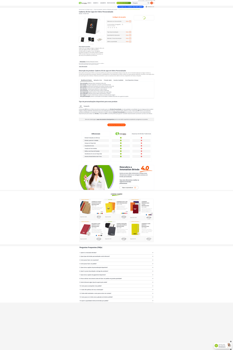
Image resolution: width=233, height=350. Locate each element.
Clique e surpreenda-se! (127, 187)
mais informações (83, 66)
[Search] (148, 3)
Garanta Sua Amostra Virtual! (116, 125)
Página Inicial (89, 9)
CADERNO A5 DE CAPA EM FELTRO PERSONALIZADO (129, 9)
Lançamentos (103, 2)
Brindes (89, 2)
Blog (154, 0)
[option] (83, 40)
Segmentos (95, 2)
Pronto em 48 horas (111, 2)
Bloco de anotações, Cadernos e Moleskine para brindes (105, 9)
